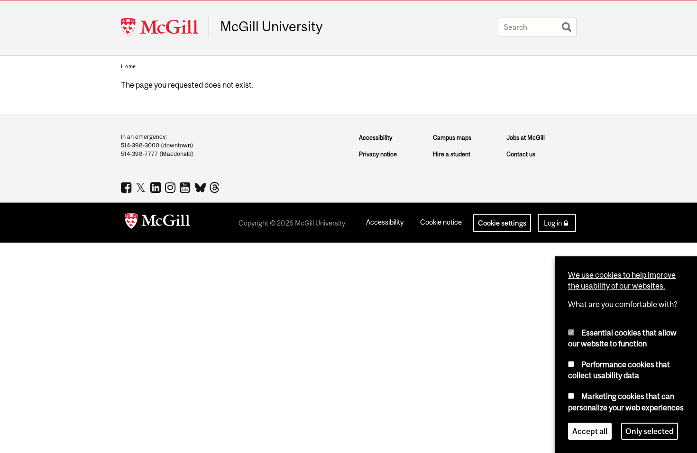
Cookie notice (441, 222)
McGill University (271, 26)
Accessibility (375, 138)
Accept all (589, 431)
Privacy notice (378, 154)
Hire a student (451, 154)
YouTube (186, 187)
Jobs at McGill (525, 138)
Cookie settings (502, 223)
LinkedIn (156, 187)
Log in (553, 223)
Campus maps (452, 138)
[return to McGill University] (157, 223)
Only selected (649, 431)
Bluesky (200, 186)
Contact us (520, 154)
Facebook (127, 187)
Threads (215, 187)
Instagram (171, 187)
